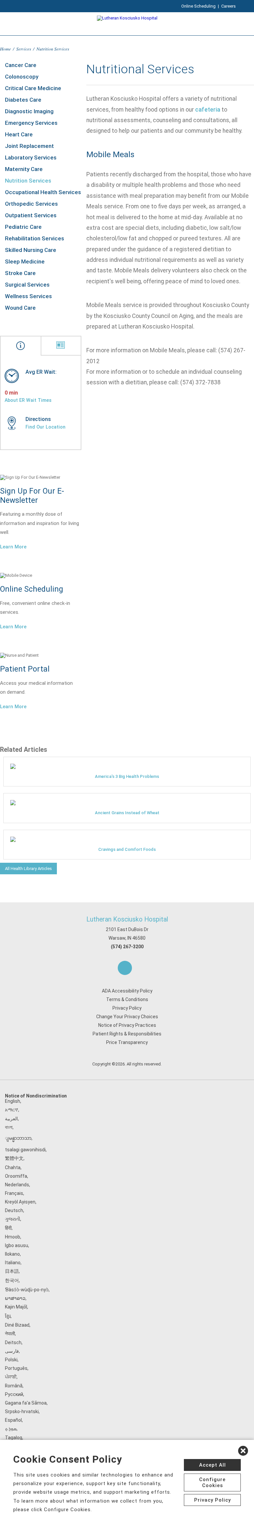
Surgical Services (27, 284)
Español (13, 1420)
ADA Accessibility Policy (127, 990)
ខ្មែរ (8, 1316)
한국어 (12, 1280)
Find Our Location (45, 427)
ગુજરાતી (12, 1219)
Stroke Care (20, 273)
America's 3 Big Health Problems (127, 776)
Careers (228, 6)
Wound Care (20, 307)
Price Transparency (127, 1042)
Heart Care (19, 134)
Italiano (13, 1262)
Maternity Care (24, 169)
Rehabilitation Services (34, 238)
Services (23, 49)
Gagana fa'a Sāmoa (26, 1403)
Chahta (13, 1167)
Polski (11, 1359)
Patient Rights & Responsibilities (127, 1033)
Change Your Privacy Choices (127, 1016)
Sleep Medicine (25, 261)
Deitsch (13, 1342)
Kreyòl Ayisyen (20, 1201)
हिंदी (8, 1228)
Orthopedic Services (31, 203)
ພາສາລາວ (15, 1298)
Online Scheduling (198, 6)
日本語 (12, 1271)
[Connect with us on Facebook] (125, 968)
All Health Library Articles (28, 868)
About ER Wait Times (28, 400)
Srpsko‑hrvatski (22, 1411)
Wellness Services (28, 296)
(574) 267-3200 (127, 946)
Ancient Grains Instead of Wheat (127, 812)
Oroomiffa (16, 1176)
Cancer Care (20, 65)
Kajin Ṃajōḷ (16, 1306)
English (12, 1101)
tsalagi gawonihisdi (25, 1149)
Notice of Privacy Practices (127, 1025)
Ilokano (12, 1254)
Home (5, 49)
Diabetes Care (23, 99)
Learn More (13, 547)
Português (16, 1368)
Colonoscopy (21, 76)
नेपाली (10, 1333)
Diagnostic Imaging (29, 111)
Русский (14, 1394)
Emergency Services (31, 123)
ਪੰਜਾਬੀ (11, 1376)
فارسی (12, 1351)
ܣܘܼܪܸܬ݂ (11, 1428)
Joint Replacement (29, 146)
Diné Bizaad (17, 1325)
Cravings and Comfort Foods (127, 849)
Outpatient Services (31, 215)
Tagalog (13, 1437)
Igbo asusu (16, 1245)
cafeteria (207, 109)
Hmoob (12, 1236)
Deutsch (14, 1210)
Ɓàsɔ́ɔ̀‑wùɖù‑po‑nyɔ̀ (27, 1289)
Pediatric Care (23, 227)
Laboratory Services (31, 157)
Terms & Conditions (127, 999)
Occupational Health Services (43, 192)
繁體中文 (14, 1158)
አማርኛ (11, 1109)
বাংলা (9, 1127)
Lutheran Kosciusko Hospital (127, 919)
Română (13, 1385)
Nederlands (17, 1184)
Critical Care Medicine (33, 88)
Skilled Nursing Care (30, 250)
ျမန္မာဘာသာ (18, 1138)
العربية (11, 1118)
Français (14, 1193)
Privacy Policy (127, 1008)
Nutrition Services (28, 180)
